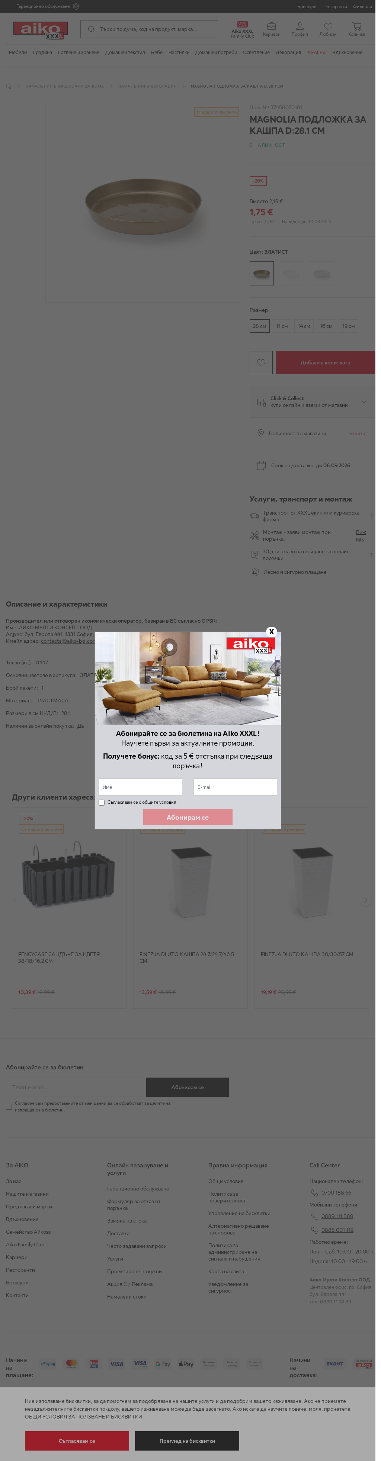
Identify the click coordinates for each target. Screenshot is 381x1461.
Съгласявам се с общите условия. (142, 802)
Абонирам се (188, 817)
